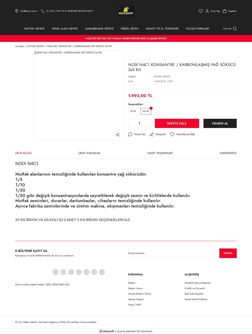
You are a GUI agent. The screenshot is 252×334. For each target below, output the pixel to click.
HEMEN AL (220, 123)
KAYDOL (228, 253)
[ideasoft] (106, 331)
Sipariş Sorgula (136, 299)
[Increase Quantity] (147, 123)
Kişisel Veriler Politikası (196, 299)
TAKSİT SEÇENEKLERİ (160, 153)
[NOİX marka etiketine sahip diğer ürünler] (139, 55)
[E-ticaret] (125, 331)
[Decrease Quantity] (131, 123)
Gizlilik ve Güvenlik (195, 288)
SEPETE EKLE (177, 123)
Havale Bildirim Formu (139, 293)
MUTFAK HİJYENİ (162, 76)
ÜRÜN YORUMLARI (89, 153)
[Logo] (126, 11)
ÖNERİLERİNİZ (228, 153)
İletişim (131, 283)
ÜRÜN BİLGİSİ (23, 153)
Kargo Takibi (134, 304)
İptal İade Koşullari (194, 293)
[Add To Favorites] (182, 134)
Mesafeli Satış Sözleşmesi (198, 283)
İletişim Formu (135, 288)
